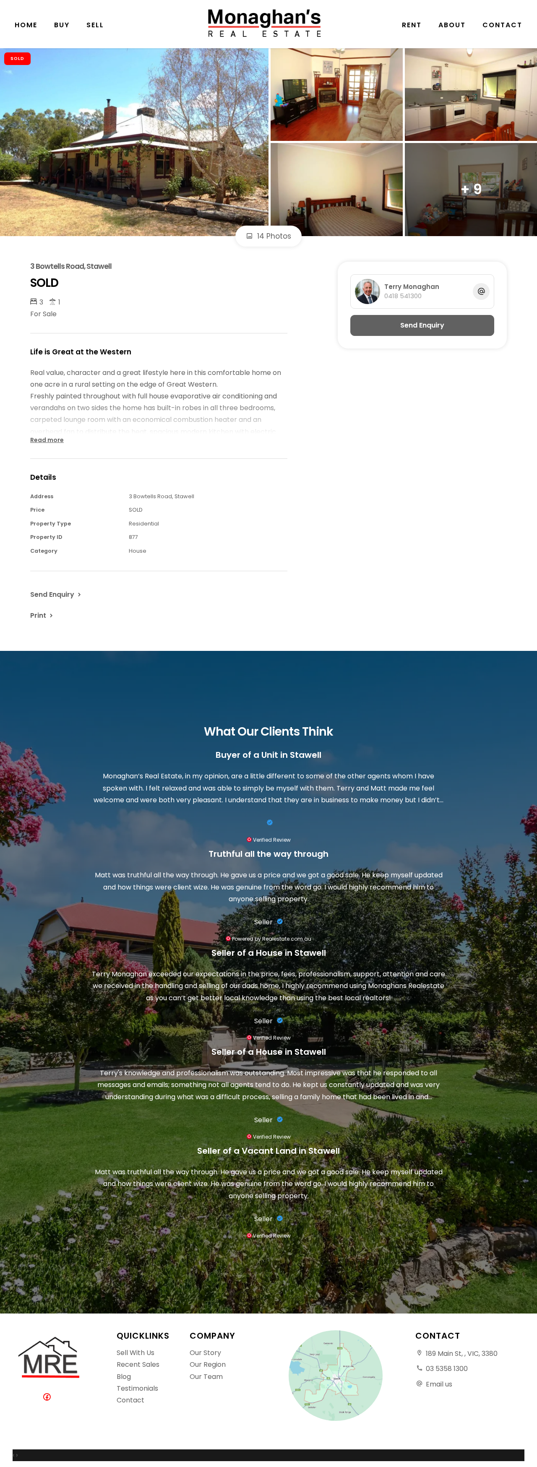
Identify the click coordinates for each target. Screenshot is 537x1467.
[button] (42, 615)
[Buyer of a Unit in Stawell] (268, 823)
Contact (502, 25)
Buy (62, 25)
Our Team (206, 1376)
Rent (412, 25)
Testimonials (137, 1388)
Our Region (208, 1364)
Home (26, 25)
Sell (95, 25)
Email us (439, 1384)
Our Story (205, 1353)
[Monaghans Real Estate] (268, 23)
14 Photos (273, 236)
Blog (124, 1376)
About (452, 25)
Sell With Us (135, 1353)
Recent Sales (138, 1364)
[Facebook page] (49, 1398)
